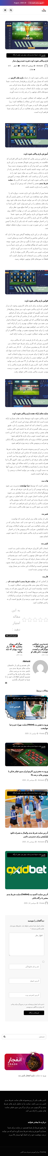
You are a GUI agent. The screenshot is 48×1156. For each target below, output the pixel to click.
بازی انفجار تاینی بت (26, 1075)
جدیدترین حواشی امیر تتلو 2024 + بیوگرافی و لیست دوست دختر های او (39, 649)
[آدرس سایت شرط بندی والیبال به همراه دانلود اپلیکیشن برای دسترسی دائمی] (26, 808)
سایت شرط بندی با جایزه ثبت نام (21, 581)
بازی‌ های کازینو (17, 78)
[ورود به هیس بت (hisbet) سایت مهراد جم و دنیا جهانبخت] (26, 707)
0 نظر (15, 66)
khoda (41, 733)
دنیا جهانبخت (25, 486)
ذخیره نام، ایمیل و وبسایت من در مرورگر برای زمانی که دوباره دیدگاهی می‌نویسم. (27, 1005)
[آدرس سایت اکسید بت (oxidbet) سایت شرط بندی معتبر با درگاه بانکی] (26, 870)
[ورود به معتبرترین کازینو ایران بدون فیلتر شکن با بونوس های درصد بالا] (26, 754)
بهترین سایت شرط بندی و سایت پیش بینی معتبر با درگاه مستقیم (29, 55)
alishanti (39, 66)
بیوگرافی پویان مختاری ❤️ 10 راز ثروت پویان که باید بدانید (14, 649)
